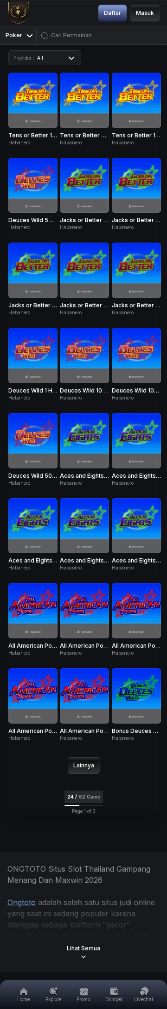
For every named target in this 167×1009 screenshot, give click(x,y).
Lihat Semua (83, 948)
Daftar (112, 12)
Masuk (145, 12)
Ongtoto (21, 902)
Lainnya (83, 765)
